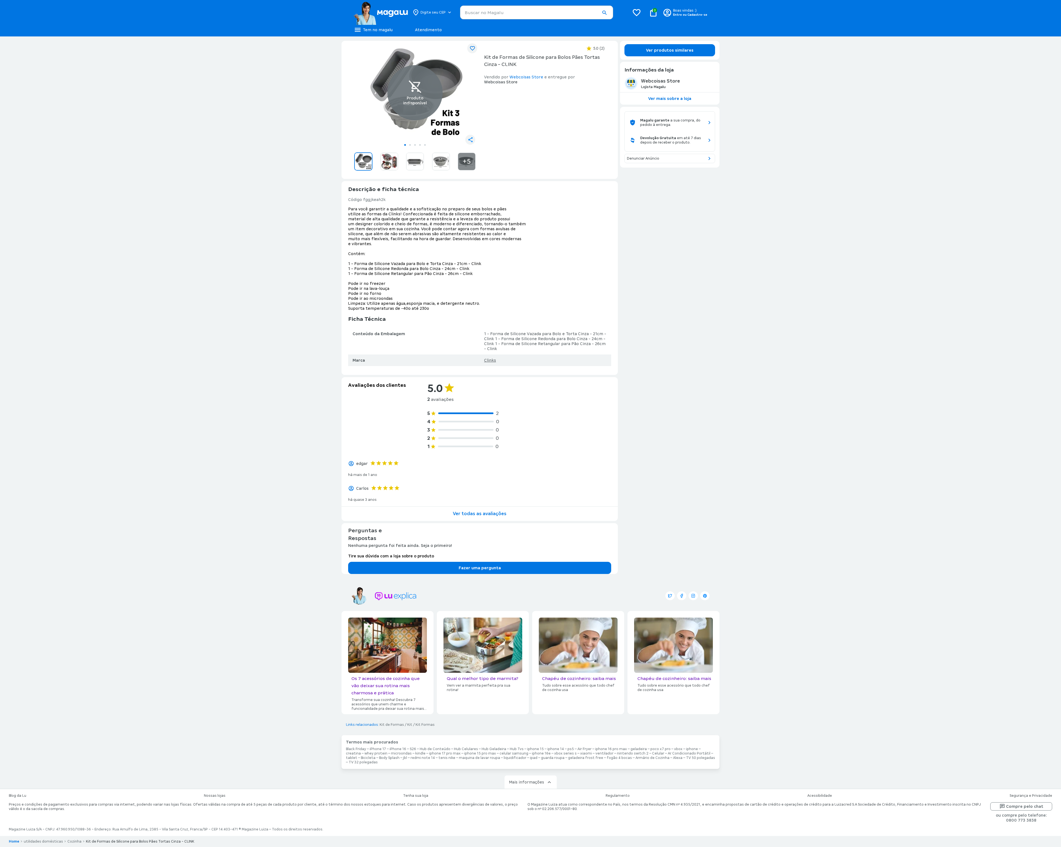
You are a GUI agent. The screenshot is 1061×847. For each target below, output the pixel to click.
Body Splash (389, 758)
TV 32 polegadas (363, 762)
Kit (409, 725)
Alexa (677, 758)
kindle (420, 753)
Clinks (490, 360)
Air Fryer (584, 749)
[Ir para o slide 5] (425, 145)
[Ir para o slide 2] (410, 145)
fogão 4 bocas (619, 758)
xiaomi (586, 753)
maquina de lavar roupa (479, 758)
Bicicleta (368, 758)
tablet (351, 758)
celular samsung (514, 753)
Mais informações (526, 782)
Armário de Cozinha (652, 758)
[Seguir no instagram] (693, 595)
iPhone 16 (398, 749)
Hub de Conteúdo (435, 749)
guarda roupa (552, 758)
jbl (405, 758)
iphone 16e (541, 753)
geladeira (639, 749)
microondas (401, 753)
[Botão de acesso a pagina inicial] (381, 12)
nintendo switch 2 (632, 753)
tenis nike (446, 758)
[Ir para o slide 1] (405, 145)
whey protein (375, 753)
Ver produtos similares (670, 50)
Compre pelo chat (1024, 806)
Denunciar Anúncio (643, 158)
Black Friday (356, 749)
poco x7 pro (660, 749)
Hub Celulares (466, 749)
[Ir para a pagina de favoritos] (636, 12)
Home (14, 841)
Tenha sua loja (415, 796)
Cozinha (74, 841)
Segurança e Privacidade (1031, 796)
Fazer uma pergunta (480, 568)
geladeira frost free (585, 758)
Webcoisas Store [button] (526, 77)
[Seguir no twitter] (670, 595)
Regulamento (618, 796)
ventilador (604, 753)
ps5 (571, 749)
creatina (353, 753)
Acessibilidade (819, 796)
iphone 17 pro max (445, 753)
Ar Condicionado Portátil (689, 753)
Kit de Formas (392, 725)
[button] (604, 12)
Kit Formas (425, 725)
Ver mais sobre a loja (669, 98)
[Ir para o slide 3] (415, 145)
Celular (658, 753)
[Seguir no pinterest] (705, 595)
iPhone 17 (378, 749)
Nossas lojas (214, 796)
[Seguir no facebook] (681, 595)
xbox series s (565, 753)
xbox (678, 749)
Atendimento (428, 30)
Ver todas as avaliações (479, 513)
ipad (533, 758)
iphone (692, 749)
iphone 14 (555, 749)
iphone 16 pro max (611, 749)
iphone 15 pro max (480, 753)
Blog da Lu (17, 796)
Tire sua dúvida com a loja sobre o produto (391, 556)
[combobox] (536, 12)
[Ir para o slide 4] (420, 145)
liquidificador (515, 758)
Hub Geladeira (494, 749)
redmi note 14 (423, 758)
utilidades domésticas (43, 841)
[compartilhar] (470, 140)
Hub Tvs (517, 749)
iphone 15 (535, 749)
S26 (413, 749)
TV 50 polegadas (700, 758)
